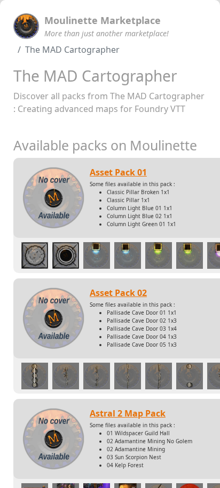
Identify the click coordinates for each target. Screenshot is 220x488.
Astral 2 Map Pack (128, 413)
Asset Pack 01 (118, 172)
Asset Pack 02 (118, 293)
